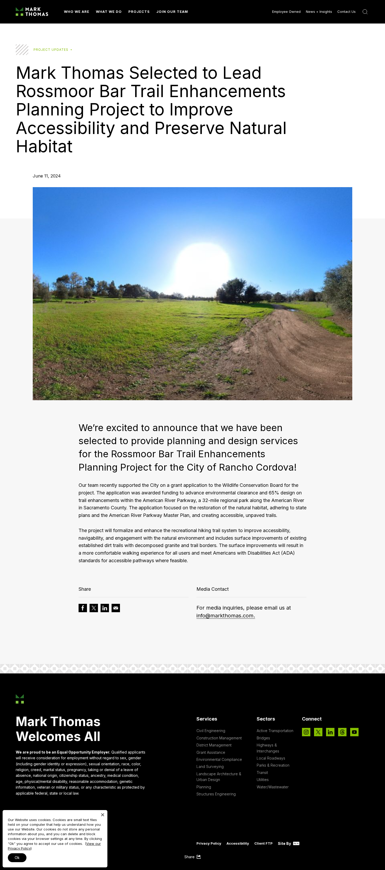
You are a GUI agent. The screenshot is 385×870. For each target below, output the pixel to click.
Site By (285, 843)
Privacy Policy (208, 843)
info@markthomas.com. (225, 615)
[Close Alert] (103, 815)
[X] (318, 732)
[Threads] (342, 732)
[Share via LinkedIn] (105, 608)
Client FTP (263, 843)
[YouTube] (354, 732)
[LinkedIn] (330, 732)
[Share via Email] (116, 608)
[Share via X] (94, 608)
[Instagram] (306, 732)
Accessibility (238, 843)
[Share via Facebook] (83, 608)
